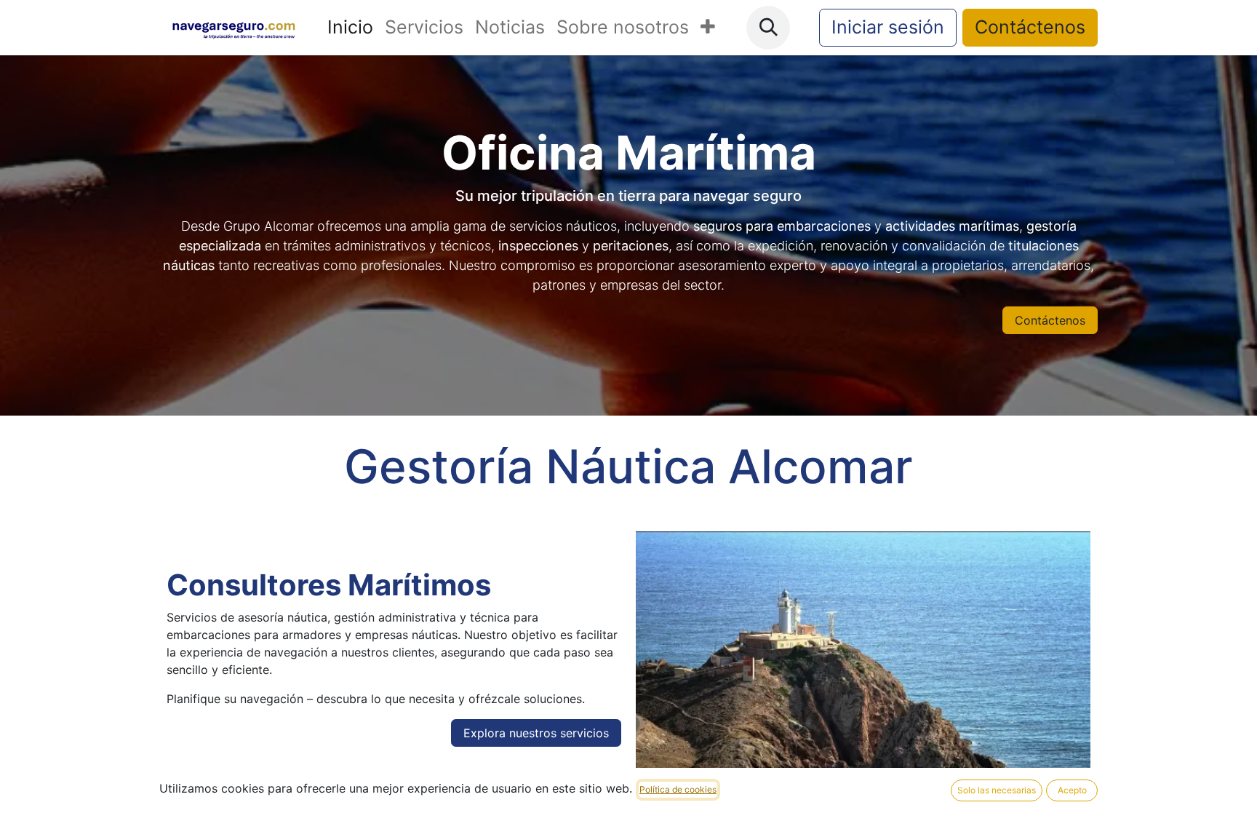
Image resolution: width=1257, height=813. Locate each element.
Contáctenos (1030, 27)
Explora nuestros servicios (536, 733)
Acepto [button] (1072, 790)
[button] (768, 27)
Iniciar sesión (887, 27)
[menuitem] (350, 27)
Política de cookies (678, 789)
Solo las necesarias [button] (996, 790)
